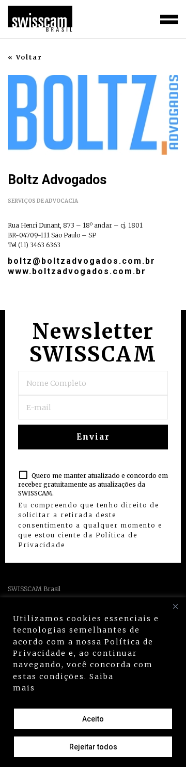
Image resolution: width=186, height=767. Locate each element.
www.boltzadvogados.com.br (77, 271)
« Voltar (25, 57)
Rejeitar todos (93, 747)
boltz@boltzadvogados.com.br (82, 261)
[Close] (175, 606)
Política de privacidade (90, 688)
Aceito (93, 719)
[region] (93, 682)
